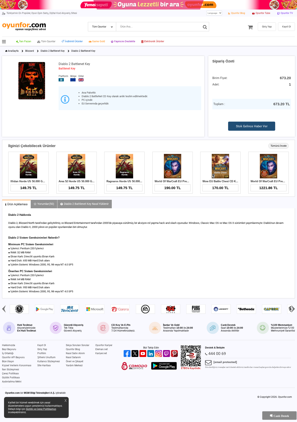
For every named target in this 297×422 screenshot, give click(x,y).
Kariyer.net (101, 353)
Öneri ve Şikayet (74, 361)
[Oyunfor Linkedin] (151, 354)
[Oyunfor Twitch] (167, 354)
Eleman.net (101, 349)
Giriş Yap (42, 349)
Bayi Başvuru (9, 349)
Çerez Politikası (10, 373)
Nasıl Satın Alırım (75, 353)
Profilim (41, 353)
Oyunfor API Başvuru (13, 357)
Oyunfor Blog (73, 349)
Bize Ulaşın (8, 361)
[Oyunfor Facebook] (128, 354)
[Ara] (205, 26)
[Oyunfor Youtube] (143, 354)
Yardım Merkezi (74, 365)
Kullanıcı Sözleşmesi (48, 361)
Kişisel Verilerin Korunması (16, 365)
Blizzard (29, 50)
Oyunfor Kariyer (103, 345)
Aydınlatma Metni (11, 381)
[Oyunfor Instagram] (159, 354)
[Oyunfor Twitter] (135, 354)
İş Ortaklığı (8, 353)
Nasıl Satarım (73, 357)
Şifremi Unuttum (46, 357)
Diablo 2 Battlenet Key (53, 50)
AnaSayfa (13, 50)
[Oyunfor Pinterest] (175, 354)
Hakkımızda (8, 345)
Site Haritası (44, 365)
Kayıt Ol (41, 345)
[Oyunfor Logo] (24, 27)
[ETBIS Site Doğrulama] (191, 368)
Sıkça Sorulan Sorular (77, 345)
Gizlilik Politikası (11, 377)
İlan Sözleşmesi (10, 369)
